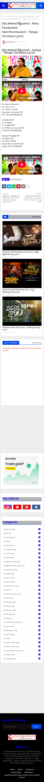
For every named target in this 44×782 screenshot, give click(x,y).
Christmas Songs (22, 549)
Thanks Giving (22, 655)
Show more (36, 217)
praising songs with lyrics (22, 622)
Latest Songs (22, 598)
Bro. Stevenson (22, 537)
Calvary (22, 541)
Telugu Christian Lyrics (25, 775)
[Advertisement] (22, 430)
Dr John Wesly (22, 553)
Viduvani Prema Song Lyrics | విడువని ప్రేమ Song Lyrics (21, 328)
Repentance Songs (22, 630)
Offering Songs (22, 614)
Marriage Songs (22, 602)
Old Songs (22, 618)
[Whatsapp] (13, 186)
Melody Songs (22, 606)
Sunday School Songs (22, 642)
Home (4, 16)
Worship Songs (13, 16)
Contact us (30, 769)
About (20, 769)
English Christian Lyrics (22, 562)
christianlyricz (22, 545)
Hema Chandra (22, 582)
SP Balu (22, 638)
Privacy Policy (16, 772)
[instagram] (8, 507)
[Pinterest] (18, 186)
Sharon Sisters (22, 634)
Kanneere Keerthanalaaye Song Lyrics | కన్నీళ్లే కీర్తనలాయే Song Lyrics (20, 253)
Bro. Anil (22, 533)
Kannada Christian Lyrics (22, 594)
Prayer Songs (22, 626)
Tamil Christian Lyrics (22, 646)
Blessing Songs (22, 529)
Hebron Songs (22, 578)
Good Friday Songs (22, 570)
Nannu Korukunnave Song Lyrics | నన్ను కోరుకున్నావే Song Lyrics (18, 291)
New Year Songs (22, 610)
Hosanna (22, 590)
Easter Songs (22, 557)
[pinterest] (27, 507)
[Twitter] (9, 186)
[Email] (23, 186)
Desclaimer (29, 772)
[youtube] (17, 507)
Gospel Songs (22, 574)
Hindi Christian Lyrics (22, 586)
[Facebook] (4, 186)
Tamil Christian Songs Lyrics (22, 651)
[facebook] (36, 507)
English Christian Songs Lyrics (22, 566)
